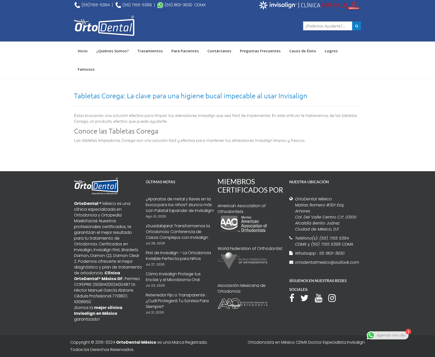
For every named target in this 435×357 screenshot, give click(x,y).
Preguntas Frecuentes (260, 50)
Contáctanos (219, 50)
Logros (331, 50)
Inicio (83, 50)
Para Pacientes (185, 50)
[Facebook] (294, 297)
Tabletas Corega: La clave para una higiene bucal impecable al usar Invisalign (190, 96)
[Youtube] (321, 297)
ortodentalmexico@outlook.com (326, 262)
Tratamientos (150, 50)
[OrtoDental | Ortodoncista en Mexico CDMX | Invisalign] (122, 26)
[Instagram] (334, 297)
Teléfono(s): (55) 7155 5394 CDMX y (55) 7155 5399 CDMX (324, 241)
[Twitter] (307, 297)
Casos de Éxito (302, 50)
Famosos (86, 69)
